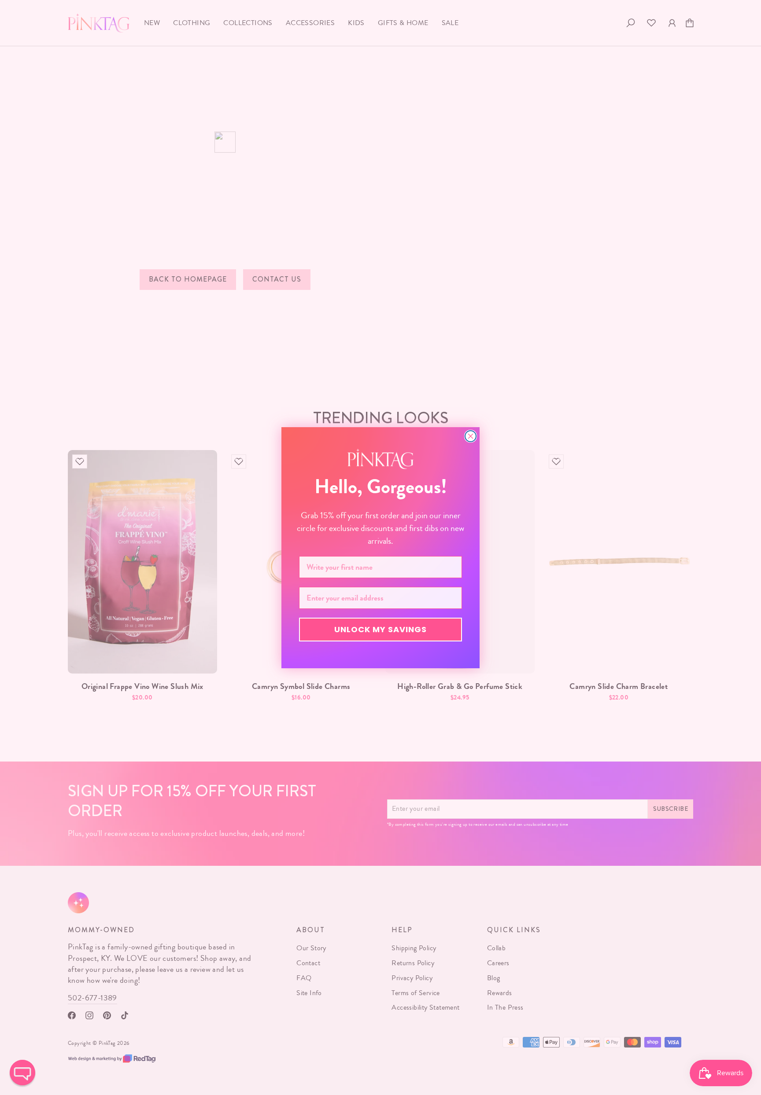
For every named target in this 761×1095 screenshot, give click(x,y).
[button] (22, 1072)
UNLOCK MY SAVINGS (380, 629)
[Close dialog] (470, 436)
